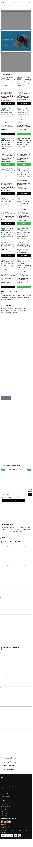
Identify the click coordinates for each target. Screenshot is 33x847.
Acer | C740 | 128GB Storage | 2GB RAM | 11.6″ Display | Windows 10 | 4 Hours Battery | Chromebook (8, 186)
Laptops (10, 92)
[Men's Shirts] (16, 20)
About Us (3, 803)
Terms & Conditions (5, 806)
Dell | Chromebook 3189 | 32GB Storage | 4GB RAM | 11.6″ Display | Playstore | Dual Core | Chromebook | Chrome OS (23, 95)
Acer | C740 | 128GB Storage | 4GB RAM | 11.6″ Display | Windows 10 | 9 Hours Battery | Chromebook (8, 95)
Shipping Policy (4, 815)
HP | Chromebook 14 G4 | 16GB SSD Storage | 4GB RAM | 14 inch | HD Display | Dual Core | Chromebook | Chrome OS (8, 215)
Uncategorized (5, 494)
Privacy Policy (4, 804)
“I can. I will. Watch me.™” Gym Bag (10, 496)
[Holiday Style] (16, 41)
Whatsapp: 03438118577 (6, 791)
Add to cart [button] (8, 103)
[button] (29, 3)
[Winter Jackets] (16, 62)
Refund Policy (4, 813)
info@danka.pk (6, 796)
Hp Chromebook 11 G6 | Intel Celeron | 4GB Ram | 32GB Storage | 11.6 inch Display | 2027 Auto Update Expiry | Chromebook (23, 216)
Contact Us (3, 811)
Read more (24, 133)
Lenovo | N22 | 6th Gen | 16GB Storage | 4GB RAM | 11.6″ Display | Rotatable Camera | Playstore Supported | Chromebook (7, 247)
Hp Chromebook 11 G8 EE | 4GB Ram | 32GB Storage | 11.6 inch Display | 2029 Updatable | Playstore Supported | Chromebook (23, 183)
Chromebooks (4, 92)
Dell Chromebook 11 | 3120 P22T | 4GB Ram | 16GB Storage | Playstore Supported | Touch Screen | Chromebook (23, 126)
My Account (3, 809)
